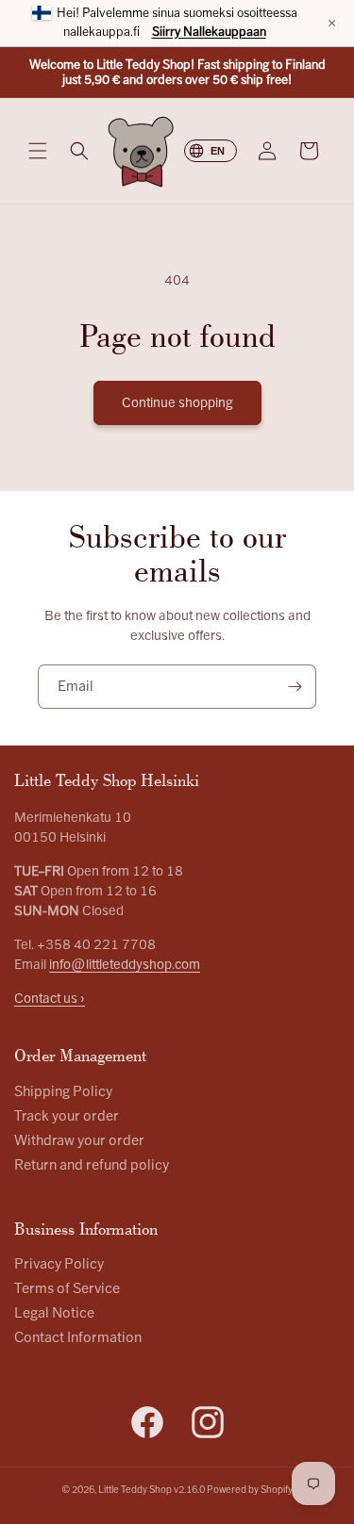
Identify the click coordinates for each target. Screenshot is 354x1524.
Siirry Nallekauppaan (209, 32)
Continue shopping (177, 403)
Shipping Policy (63, 1092)
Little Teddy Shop (135, 1489)
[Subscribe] (294, 686)
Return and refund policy (91, 1165)
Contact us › (49, 999)
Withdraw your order (79, 1141)
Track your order (66, 1116)
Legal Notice (54, 1313)
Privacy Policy (59, 1264)
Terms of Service (67, 1289)
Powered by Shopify (250, 1489)
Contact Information (78, 1338)
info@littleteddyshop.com (124, 965)
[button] (38, 151)
